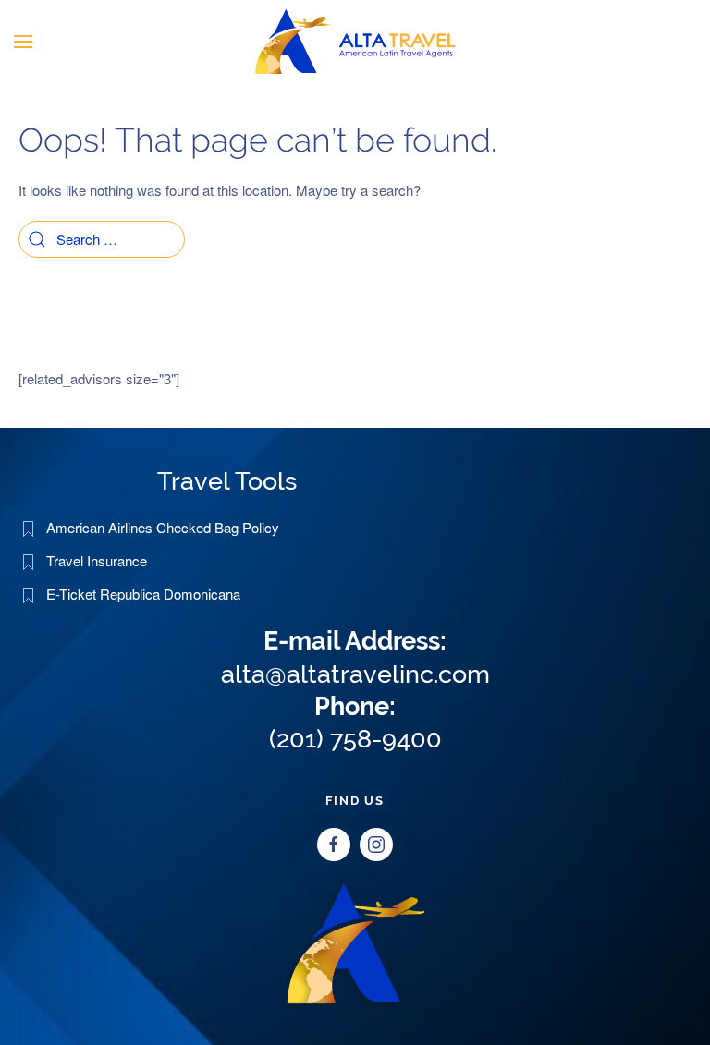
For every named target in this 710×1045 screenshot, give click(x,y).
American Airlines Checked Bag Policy (162, 527)
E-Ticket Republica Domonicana (143, 593)
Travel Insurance (96, 560)
